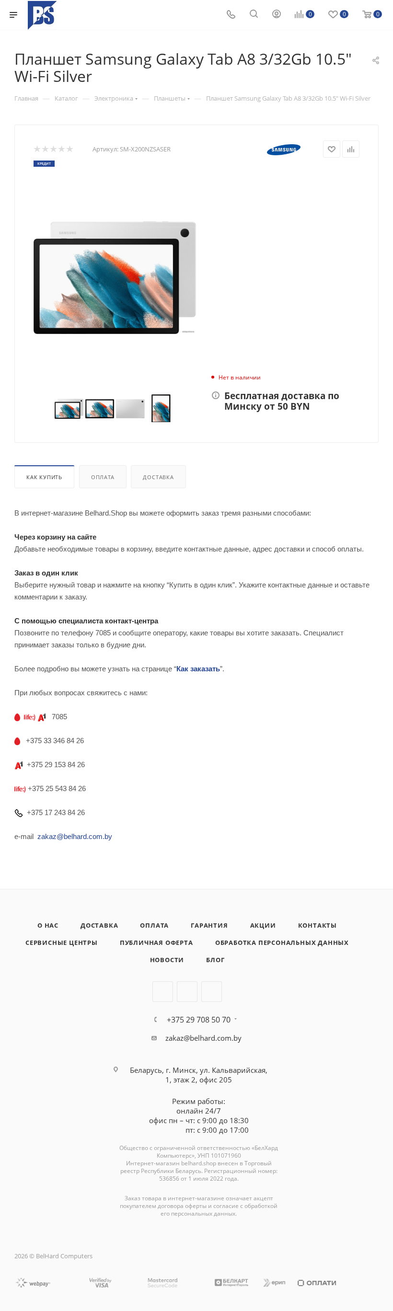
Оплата (103, 477)
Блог (215, 959)
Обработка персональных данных (282, 942)
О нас (47, 925)
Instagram (187, 991)
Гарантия (209, 925)
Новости (167, 959)
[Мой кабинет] (276, 15)
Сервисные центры (61, 942)
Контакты (317, 925)
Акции (263, 925)
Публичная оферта (156, 942)
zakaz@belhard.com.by (203, 1038)
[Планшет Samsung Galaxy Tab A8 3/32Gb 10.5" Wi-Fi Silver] (115, 277)
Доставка (158, 477)
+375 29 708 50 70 (199, 1020)
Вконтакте (162, 991)
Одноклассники (211, 991)
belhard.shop (198, 1163)
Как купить (44, 477)
